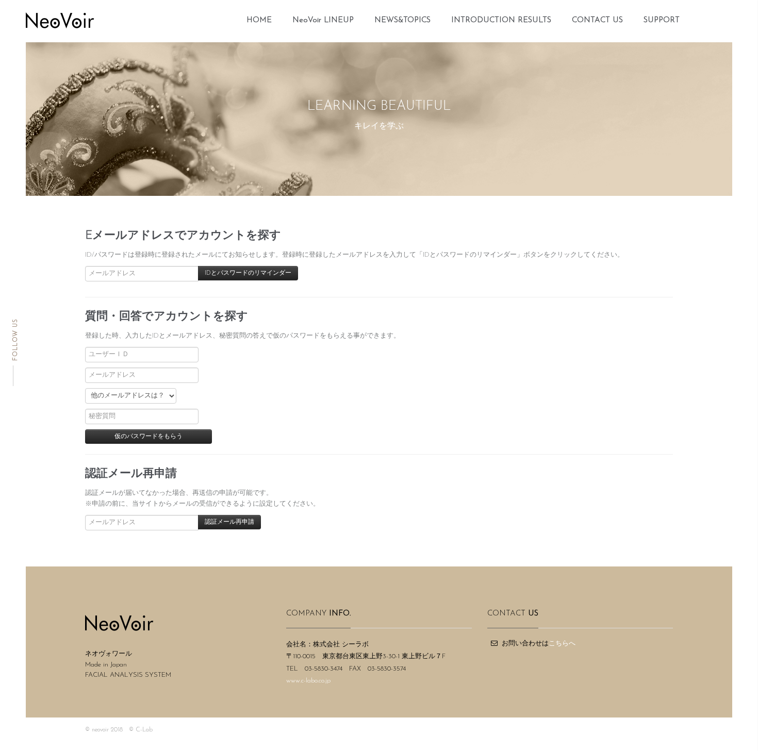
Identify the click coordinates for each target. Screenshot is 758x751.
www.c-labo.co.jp (308, 680)
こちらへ (562, 643)
